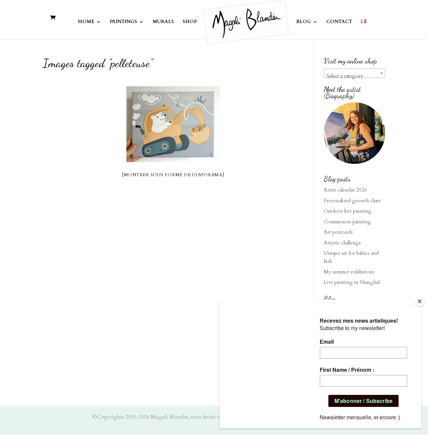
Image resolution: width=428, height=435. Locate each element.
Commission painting (347, 221)
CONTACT (339, 22)
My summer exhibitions (349, 271)
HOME (86, 22)
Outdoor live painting (347, 211)
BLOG (303, 22)
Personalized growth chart (352, 200)
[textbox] (354, 76)
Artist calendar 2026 (345, 190)
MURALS (163, 22)
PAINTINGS (123, 22)
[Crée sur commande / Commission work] (173, 124)
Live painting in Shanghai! (352, 282)
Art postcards (338, 232)
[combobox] (354, 73)
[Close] (420, 301)
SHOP (190, 22)
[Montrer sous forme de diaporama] (173, 175)
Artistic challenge (342, 242)
